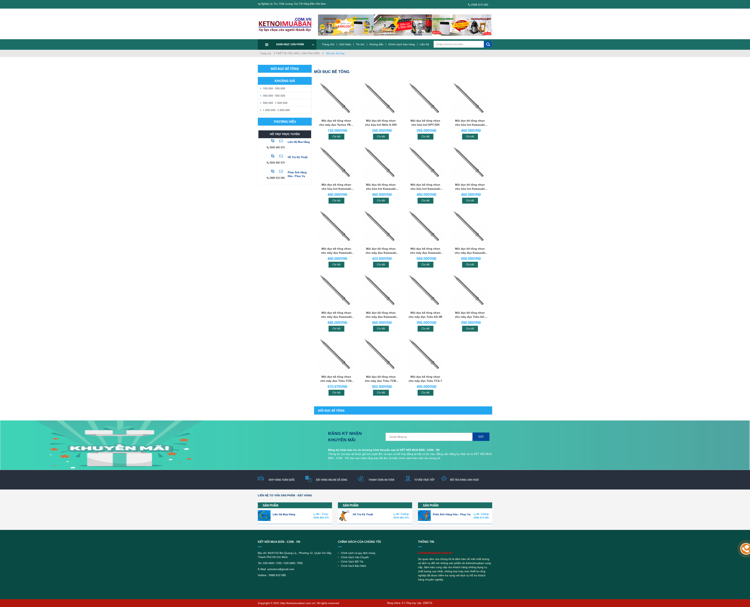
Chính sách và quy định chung (358, 553)
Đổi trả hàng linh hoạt (464, 480)
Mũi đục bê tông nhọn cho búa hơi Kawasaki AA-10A (381, 187)
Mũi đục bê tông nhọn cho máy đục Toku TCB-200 (381, 379)
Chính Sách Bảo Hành (353, 565)
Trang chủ (328, 44)
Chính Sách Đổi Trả (352, 561)
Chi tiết (336, 136)
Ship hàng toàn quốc (282, 480)
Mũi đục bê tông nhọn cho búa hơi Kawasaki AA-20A (336, 187)
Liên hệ (424, 44)
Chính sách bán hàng (401, 44)
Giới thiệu (345, 44)
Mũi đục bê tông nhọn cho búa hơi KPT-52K (425, 122)
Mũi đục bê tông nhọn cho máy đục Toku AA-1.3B (470, 315)
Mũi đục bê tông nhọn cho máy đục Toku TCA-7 (425, 378)
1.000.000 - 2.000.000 (276, 110)
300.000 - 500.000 (274, 95)
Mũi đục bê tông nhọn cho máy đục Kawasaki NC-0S (381, 251)
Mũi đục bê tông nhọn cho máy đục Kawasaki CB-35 (425, 251)
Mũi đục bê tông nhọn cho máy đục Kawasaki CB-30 (470, 251)
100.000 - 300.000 (274, 88)
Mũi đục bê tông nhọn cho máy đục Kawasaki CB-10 (381, 315)
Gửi (481, 436)
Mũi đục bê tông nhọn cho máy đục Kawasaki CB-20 (336, 315)
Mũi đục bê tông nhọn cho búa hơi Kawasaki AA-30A (470, 123)
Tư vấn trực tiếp (424, 480)
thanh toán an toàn (381, 480)
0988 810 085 (479, 4)
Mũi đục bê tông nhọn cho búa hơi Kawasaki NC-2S (470, 187)
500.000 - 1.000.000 (275, 103)
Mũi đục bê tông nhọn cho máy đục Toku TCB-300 (336, 379)
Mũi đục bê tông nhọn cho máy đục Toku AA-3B (425, 314)
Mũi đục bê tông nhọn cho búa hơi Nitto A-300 (381, 122)
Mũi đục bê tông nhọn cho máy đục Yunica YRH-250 (336, 123)
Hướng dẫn (376, 44)
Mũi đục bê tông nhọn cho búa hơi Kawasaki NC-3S (425, 187)
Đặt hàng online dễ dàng (331, 480)
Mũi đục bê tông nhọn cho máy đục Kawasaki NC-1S (336, 251)
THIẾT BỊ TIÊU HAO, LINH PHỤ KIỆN (298, 53)
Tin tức (360, 44)
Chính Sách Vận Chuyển (355, 557)
